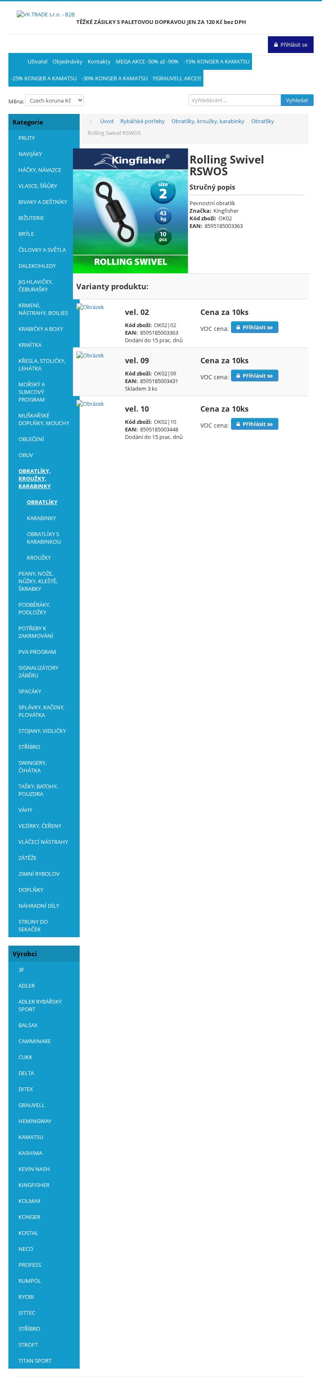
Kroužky (39, 557)
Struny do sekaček (33, 925)
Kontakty (99, 61)
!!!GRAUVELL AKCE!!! (177, 78)
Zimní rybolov (39, 874)
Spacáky (29, 691)
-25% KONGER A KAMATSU (44, 78)
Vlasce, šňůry (37, 186)
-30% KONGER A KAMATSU (115, 78)
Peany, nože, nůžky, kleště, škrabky (37, 581)
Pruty (26, 138)
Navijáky (30, 154)
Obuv (25, 455)
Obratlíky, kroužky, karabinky (34, 478)
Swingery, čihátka (32, 766)
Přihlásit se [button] (293, 44)
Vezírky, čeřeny (39, 826)
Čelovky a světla (42, 250)
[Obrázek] (90, 306)
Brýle (26, 234)
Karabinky (41, 518)
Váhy (25, 810)
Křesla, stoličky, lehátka (41, 364)
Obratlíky (42, 502)
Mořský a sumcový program (31, 392)
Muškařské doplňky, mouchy (43, 419)
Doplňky (30, 889)
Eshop (16, 61)
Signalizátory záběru (38, 671)
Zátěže (27, 858)
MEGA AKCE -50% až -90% (147, 61)
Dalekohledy (37, 266)
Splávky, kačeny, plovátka (41, 711)
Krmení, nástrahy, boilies (43, 309)
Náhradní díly (38, 905)
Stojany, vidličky (42, 731)
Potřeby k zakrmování (35, 632)
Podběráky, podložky (34, 608)
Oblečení (31, 439)
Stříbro (29, 747)
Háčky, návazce (39, 170)
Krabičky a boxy (40, 329)
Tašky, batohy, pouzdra (38, 790)
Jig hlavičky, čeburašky (35, 285)
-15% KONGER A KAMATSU (216, 61)
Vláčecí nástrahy (43, 842)
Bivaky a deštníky (42, 202)
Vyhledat (297, 100)
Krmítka (30, 345)
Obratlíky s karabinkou (44, 537)
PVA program (37, 652)
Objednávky (67, 61)
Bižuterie (31, 218)
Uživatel (37, 61)
